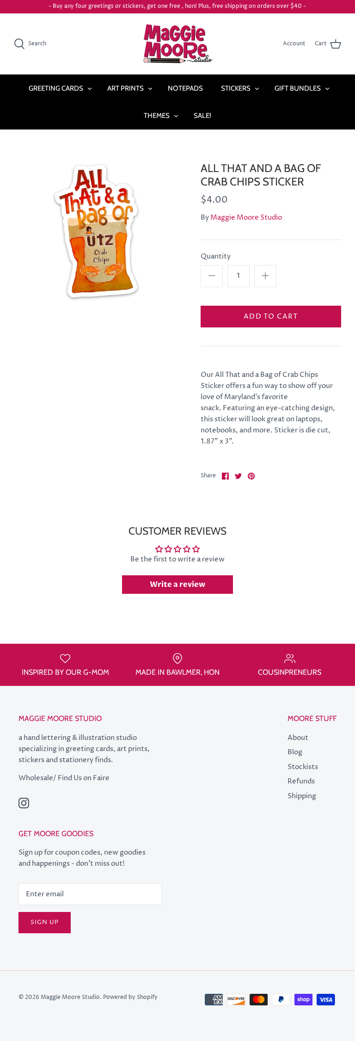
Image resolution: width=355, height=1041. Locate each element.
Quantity (216, 256)
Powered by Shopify (130, 997)
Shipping (302, 796)
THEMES (157, 115)
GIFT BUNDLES (298, 88)
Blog (295, 752)
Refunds (301, 781)
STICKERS (236, 88)
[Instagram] (23, 803)
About (298, 738)
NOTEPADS (185, 88)
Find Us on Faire (84, 778)
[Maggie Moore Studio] (178, 44)
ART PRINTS (125, 88)
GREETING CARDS (56, 88)
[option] (96, 231)
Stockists (303, 767)
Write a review (177, 584)
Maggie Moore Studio (246, 217)
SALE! (202, 115)
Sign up (45, 922)
